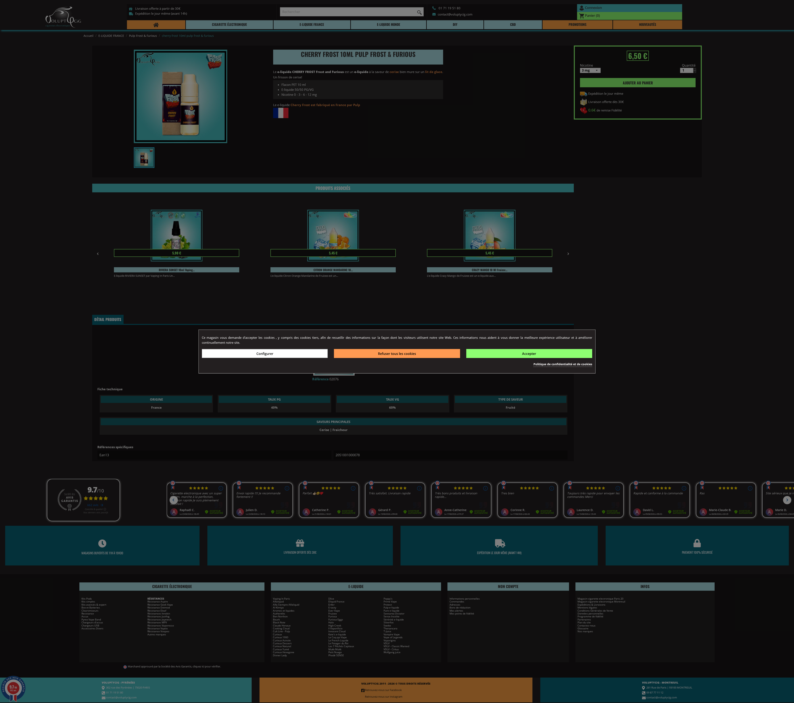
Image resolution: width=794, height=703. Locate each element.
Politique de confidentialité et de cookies (562, 364)
